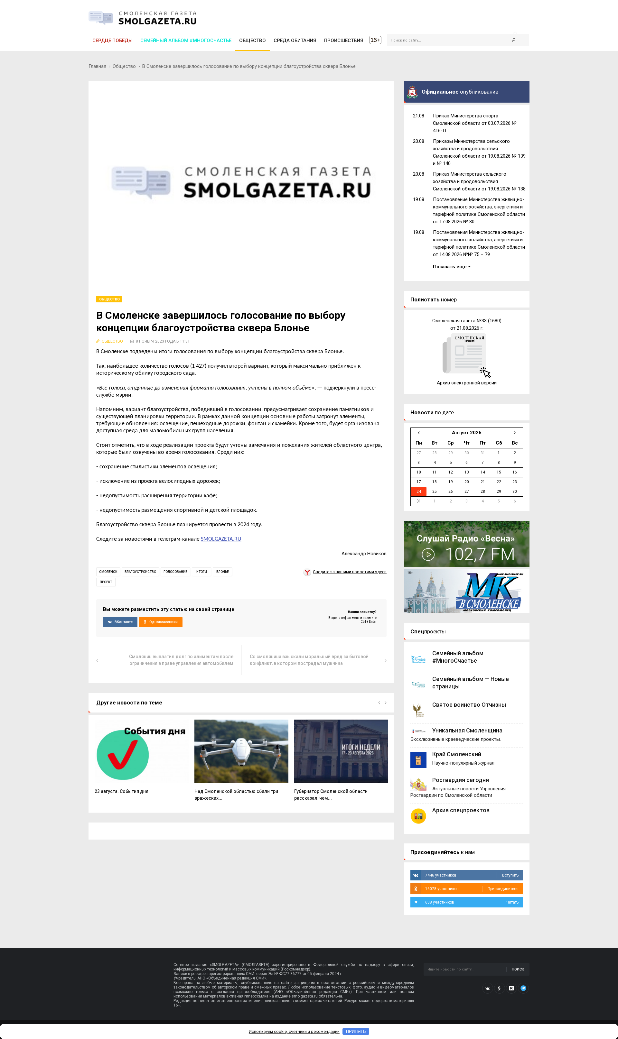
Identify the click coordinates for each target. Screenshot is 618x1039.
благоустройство (140, 572)
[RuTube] (511, 988)
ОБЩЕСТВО (252, 40)
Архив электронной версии (467, 383)
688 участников (472, 902)
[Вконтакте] (487, 988)
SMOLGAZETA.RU (221, 539)
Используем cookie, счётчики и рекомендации (294, 1031)
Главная (97, 66)
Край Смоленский (456, 754)
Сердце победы (112, 40)
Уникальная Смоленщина (467, 730)
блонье (222, 572)
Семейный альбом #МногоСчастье (185, 40)
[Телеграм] (523, 988)
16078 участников (472, 889)
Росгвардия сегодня (460, 780)
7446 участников (472, 875)
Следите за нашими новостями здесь (350, 571)
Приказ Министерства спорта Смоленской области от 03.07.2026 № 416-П (475, 123)
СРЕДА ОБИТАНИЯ (295, 40)
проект (106, 582)
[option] (142, 760)
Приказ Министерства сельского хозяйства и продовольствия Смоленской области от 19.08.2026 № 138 (479, 181)
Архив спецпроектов (461, 810)
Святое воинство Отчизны (469, 704)
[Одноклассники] (499, 988)
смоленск (108, 572)
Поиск (518, 969)
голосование (175, 572)
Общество (124, 66)
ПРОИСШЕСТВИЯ (343, 40)
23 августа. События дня (121, 791)
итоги (201, 572)
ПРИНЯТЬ (356, 1031)
